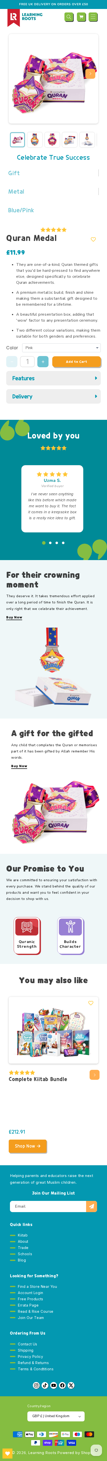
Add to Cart (76, 361)
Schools (25, 1254)
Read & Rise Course (36, 1311)
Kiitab (23, 1235)
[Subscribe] (91, 1206)
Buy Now (14, 618)
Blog (22, 1260)
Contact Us (27, 1344)
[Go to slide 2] (50, 543)
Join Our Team (31, 1317)
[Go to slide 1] (44, 543)
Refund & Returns (33, 1363)
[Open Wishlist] (7, 1454)
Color (12, 347)
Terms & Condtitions (36, 1369)
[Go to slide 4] (63, 543)
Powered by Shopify (76, 1452)
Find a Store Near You (37, 1286)
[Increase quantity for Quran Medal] (43, 361)
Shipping (26, 1350)
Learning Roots (42, 1452)
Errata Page (28, 1305)
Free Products (30, 1299)
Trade (23, 1247)
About (23, 1241)
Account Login (30, 1293)
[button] (68, 16)
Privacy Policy (30, 1356)
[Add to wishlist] (93, 239)
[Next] (90, 74)
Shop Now (25, 1146)
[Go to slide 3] (56, 543)
